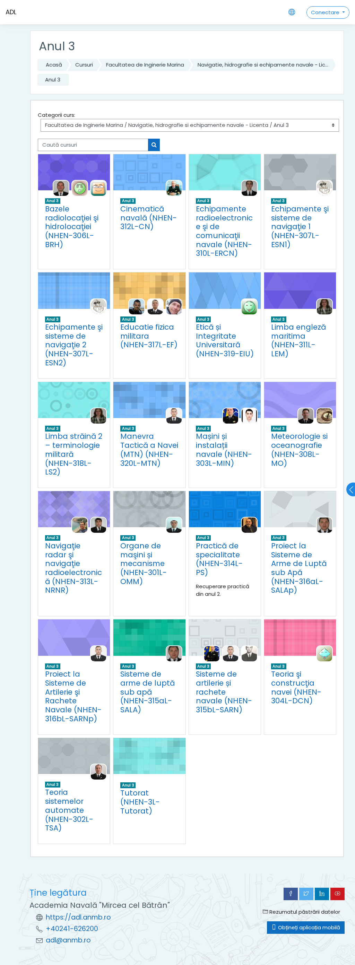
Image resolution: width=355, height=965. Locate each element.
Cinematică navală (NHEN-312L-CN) (148, 217)
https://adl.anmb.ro (78, 917)
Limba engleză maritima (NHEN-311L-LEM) (298, 340)
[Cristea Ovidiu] (249, 188)
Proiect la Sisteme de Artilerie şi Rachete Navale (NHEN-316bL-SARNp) (73, 696)
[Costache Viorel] (174, 188)
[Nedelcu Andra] (324, 415)
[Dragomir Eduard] (324, 188)
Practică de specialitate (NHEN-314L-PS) (219, 559)
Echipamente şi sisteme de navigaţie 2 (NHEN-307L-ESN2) (74, 345)
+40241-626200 (72, 928)
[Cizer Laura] (324, 306)
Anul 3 (52, 79)
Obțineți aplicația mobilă (308, 927)
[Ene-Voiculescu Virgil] (155, 306)
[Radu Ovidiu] (79, 188)
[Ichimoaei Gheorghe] (324, 525)
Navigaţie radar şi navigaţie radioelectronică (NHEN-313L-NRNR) (73, 568)
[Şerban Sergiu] (79, 525)
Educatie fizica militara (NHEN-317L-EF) (149, 336)
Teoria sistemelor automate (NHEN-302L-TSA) (69, 810)
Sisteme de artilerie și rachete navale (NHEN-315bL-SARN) (224, 692)
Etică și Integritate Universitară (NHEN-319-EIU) (225, 340)
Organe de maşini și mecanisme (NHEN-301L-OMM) (143, 563)
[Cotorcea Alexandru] (230, 415)
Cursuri (84, 64)
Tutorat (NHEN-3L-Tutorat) (140, 802)
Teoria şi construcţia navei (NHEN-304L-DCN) (296, 687)
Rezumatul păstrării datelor (304, 911)
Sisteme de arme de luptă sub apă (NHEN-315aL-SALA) (147, 692)
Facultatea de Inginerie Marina (145, 64)
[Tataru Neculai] (98, 525)
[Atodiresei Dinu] (305, 415)
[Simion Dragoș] (249, 415)
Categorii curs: (56, 115)
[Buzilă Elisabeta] (249, 306)
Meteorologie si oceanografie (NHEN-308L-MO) (299, 449)
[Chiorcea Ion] (249, 525)
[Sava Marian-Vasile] (98, 188)
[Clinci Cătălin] (212, 653)
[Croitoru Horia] (136, 306)
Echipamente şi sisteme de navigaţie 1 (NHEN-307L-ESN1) (300, 226)
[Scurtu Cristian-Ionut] (174, 525)
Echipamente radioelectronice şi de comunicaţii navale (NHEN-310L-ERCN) (224, 231)
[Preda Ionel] (249, 653)
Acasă (54, 64)
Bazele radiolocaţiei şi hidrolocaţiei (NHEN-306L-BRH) (71, 226)
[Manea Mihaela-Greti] (324, 653)
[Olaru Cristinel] (174, 306)
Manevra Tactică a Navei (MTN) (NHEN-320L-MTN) (149, 449)
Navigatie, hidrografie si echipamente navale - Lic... (263, 64)
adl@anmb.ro (68, 940)
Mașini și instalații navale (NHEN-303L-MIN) (224, 449)
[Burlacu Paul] (98, 771)
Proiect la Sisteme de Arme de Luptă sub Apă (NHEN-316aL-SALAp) (299, 568)
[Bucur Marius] (61, 188)
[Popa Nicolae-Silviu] (174, 415)
